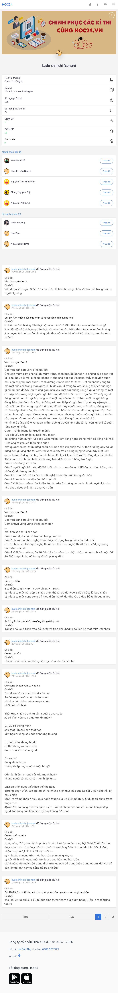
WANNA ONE (18, 160)
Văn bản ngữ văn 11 (15, 281)
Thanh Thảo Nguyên (21, 171)
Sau (72, 916)
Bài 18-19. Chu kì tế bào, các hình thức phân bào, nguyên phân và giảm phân (46, 892)
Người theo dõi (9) (12, 151)
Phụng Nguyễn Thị (20, 192)
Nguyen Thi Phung (20, 203)
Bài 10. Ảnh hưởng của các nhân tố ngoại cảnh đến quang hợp (38, 317)
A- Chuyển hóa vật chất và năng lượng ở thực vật (32, 621)
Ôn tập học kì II (12, 653)
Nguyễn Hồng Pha (20, 243)
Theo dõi (106, 160)
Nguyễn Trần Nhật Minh (23, 181)
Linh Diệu (15, 233)
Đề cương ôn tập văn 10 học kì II (22, 685)
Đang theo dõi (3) (11, 214)
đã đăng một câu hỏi (35, 269)
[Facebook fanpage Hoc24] (19, 956)
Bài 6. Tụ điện (12, 580)
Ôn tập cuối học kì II (15, 835)
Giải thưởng (10, 139)
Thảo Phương (18, 222)
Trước (25, 916)
